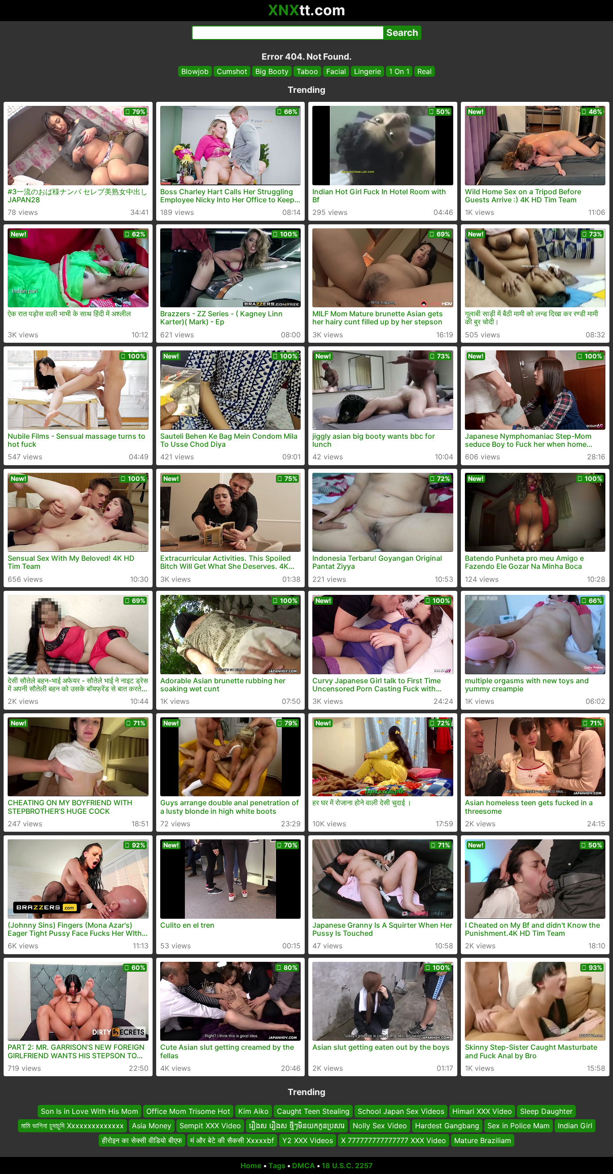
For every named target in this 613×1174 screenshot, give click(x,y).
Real (424, 71)
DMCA (303, 1165)
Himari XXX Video (482, 1111)
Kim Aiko (253, 1111)
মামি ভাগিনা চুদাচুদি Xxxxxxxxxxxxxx (72, 1126)
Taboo (307, 71)
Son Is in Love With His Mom (89, 1111)
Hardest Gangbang (447, 1126)
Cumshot (232, 71)
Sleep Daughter (546, 1111)
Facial (336, 71)
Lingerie (367, 71)
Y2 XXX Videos (307, 1140)
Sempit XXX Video (210, 1126)
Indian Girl (575, 1126)
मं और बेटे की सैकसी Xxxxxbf (232, 1140)
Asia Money (151, 1126)
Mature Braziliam (482, 1140)
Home (251, 1165)
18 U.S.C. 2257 (347, 1165)
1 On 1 (399, 71)
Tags (276, 1165)
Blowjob (195, 71)
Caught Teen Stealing (313, 1111)
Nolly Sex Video (380, 1126)
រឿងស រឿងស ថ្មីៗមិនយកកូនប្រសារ (297, 1126)
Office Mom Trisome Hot (188, 1111)
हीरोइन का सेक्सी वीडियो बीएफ (142, 1140)
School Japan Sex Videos (401, 1111)
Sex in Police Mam (518, 1126)
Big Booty (272, 71)
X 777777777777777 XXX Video (393, 1140)
